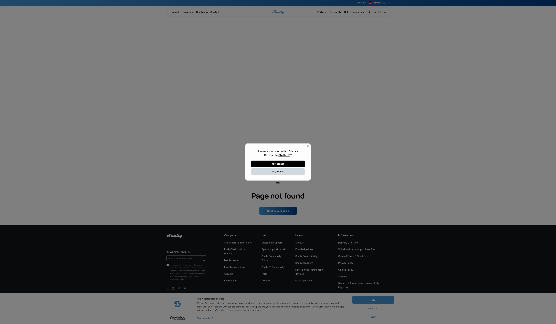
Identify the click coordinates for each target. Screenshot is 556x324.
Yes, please (278, 163)
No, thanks (278, 171)
